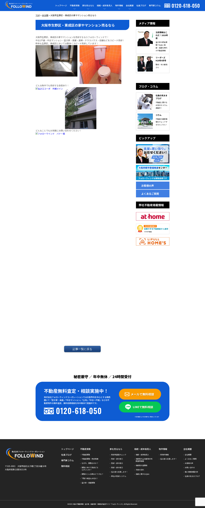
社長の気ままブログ (192, 476)
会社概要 (130, 5)
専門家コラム (155, 5)
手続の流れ (140, 470)
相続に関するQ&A (142, 474)
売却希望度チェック (118, 455)
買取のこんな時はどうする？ (92, 474)
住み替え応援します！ (119, 472)
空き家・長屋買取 (88, 483)
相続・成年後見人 (104, 5)
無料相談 (65, 466)
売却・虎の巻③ (117, 467)
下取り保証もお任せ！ (90, 478)
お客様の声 (147, 185)
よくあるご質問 (150, 193)
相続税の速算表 (141, 465)
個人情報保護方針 (191, 472)
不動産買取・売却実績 (90, 459)
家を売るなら (88, 5)
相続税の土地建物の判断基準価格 (144, 460)
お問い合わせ (190, 467)
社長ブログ (141, 5)
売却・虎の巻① (117, 459)
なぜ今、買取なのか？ (90, 463)
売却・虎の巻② (117, 463)
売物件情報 (164, 455)
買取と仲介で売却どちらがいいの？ (90, 468)
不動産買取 (74, 5)
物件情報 (119, 5)
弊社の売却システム (118, 476)
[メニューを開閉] (74, 9)
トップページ (61, 5)
